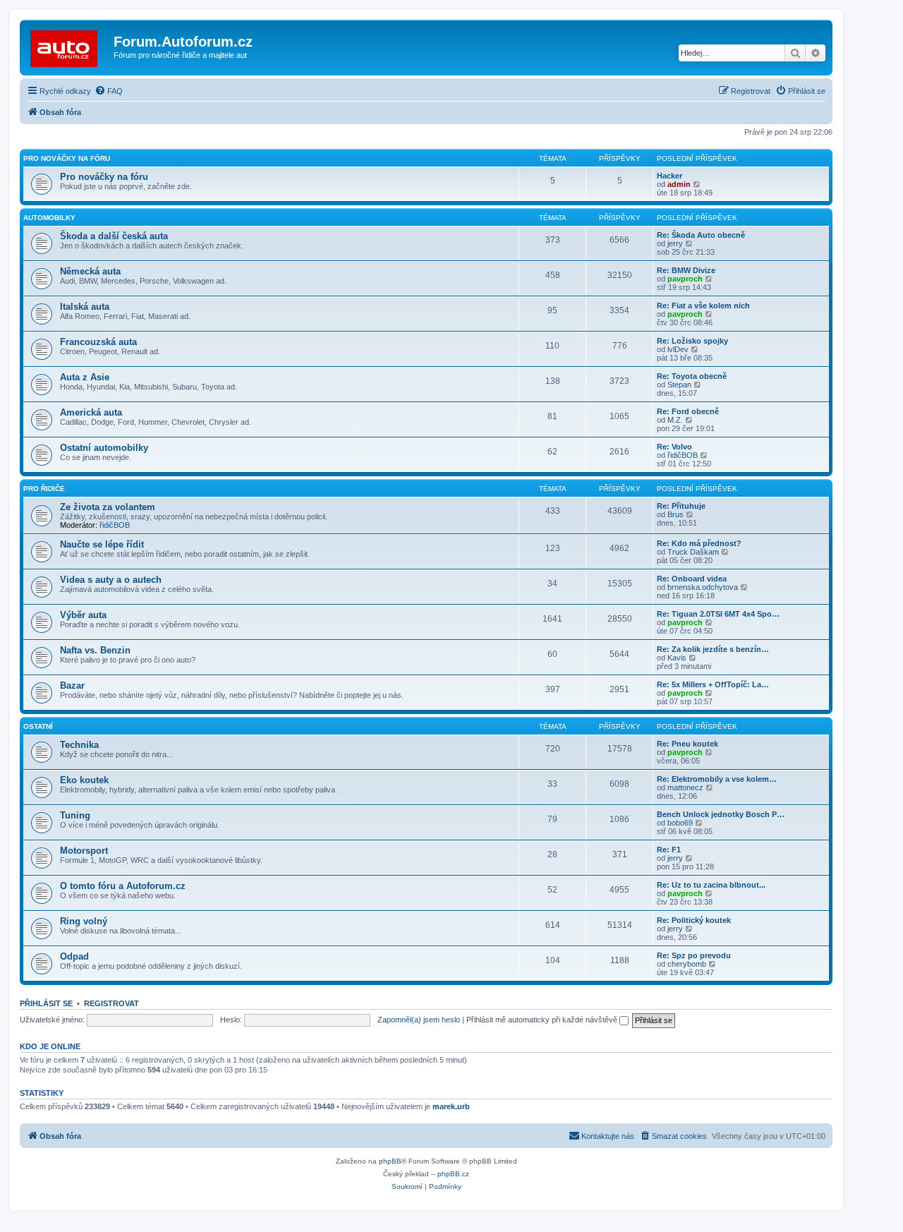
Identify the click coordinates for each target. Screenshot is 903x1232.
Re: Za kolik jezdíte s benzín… (713, 649)
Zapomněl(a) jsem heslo (418, 1019)
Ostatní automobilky (104, 447)
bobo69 (680, 823)
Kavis (676, 657)
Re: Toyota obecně (692, 376)
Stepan (679, 384)
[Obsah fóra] (68, 45)
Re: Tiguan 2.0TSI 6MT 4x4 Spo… (718, 614)
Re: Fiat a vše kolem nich (703, 305)
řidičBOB (682, 455)
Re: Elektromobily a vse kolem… (717, 779)
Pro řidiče (44, 489)
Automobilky (49, 218)
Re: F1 (669, 849)
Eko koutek (84, 780)
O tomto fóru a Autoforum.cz (123, 886)
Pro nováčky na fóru (66, 158)
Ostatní (38, 726)
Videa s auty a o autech (111, 579)
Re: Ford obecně (688, 411)
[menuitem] (109, 91)
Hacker (669, 175)
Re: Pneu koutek (687, 743)
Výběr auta (83, 615)
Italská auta (84, 306)
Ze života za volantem (107, 507)
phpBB (390, 1161)
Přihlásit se (46, 1003)
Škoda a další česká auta (114, 236)
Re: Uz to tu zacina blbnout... (711, 885)
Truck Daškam (693, 552)
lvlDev (678, 349)
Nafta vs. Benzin (95, 650)
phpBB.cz (453, 1174)
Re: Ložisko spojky (692, 341)
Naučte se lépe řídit (102, 544)
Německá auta (90, 271)
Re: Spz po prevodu (694, 955)
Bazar (72, 685)
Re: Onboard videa (692, 578)
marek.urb (451, 1106)
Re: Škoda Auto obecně (701, 235)
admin (679, 184)
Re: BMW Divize (686, 270)
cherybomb (686, 964)
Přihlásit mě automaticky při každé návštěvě (542, 1019)
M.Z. (675, 420)
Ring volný (83, 921)
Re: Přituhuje (681, 506)
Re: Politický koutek (694, 920)
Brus (675, 514)
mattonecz (685, 787)
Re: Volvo (674, 446)
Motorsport (84, 850)
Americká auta (91, 412)
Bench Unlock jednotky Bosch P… (720, 814)
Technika (79, 744)
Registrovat (111, 1003)
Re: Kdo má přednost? (699, 543)
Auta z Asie (84, 377)
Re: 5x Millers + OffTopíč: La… (713, 684)
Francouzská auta (98, 342)
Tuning (75, 815)
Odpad (74, 956)
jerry (675, 243)
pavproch (685, 278)
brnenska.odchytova (702, 587)
